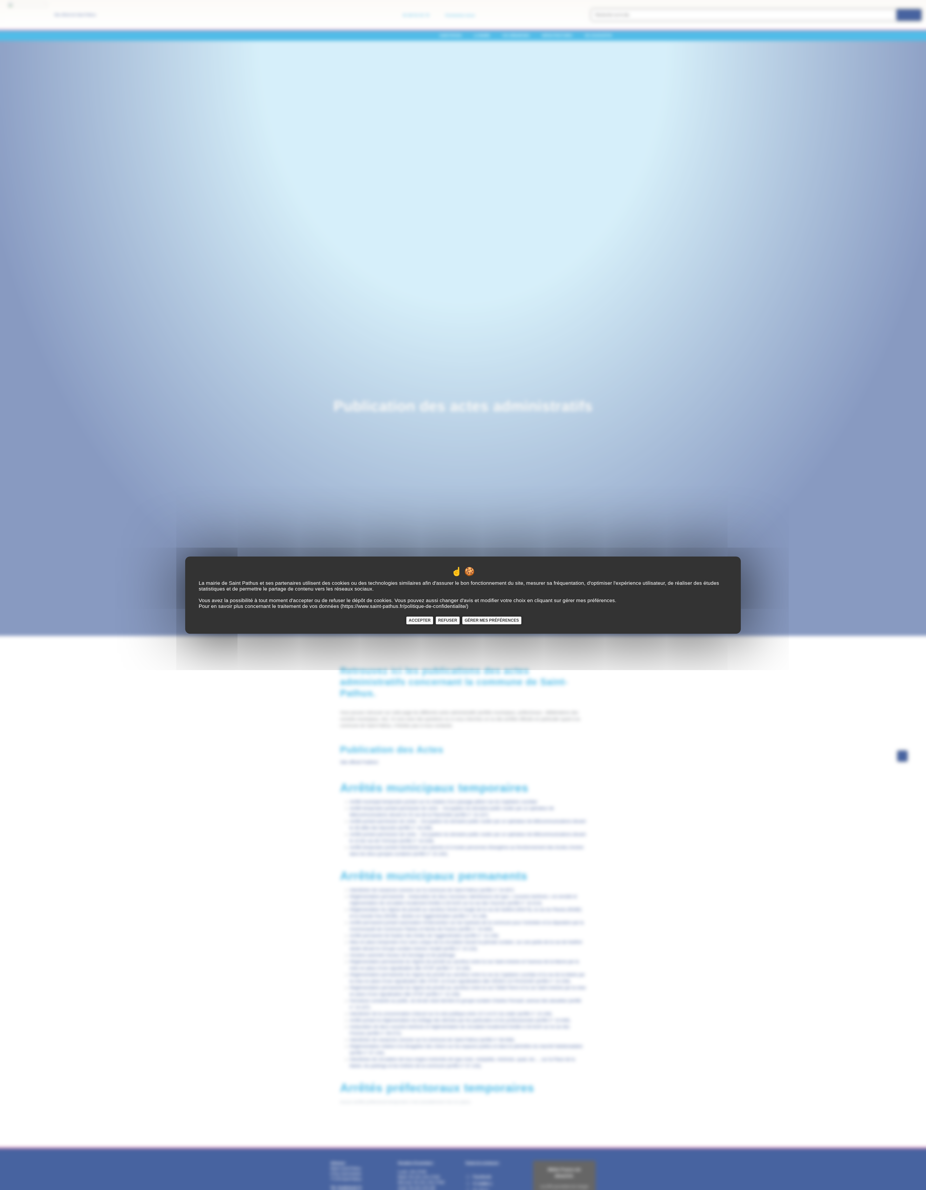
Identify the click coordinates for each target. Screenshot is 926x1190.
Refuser (447, 620)
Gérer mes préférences (492, 620)
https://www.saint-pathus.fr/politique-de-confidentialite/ (404, 606)
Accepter (420, 620)
